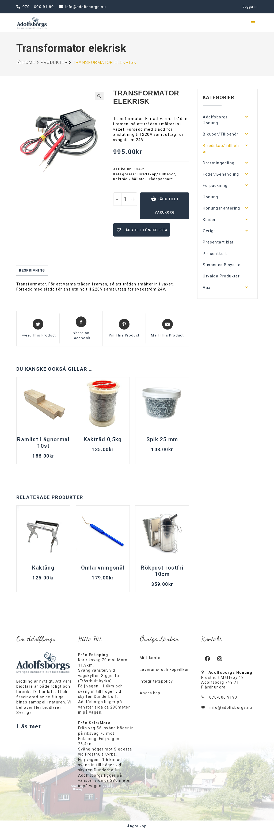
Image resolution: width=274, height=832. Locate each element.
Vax (206, 287)
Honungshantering (221, 208)
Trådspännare (160, 179)
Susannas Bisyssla (222, 265)
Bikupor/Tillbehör (220, 134)
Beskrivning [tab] (32, 270)
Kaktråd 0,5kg (103, 439)
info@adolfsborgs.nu (231, 707)
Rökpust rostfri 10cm (162, 570)
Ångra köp (150, 693)
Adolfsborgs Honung (215, 120)
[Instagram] (219, 658)
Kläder (209, 220)
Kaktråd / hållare (129, 179)
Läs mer (29, 726)
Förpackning (215, 185)
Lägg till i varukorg (166, 205)
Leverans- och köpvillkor (164, 669)
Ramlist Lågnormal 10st (43, 442)
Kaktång (43, 567)
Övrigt (209, 231)
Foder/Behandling (221, 174)
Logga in (250, 7)
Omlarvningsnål (103, 567)
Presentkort (215, 253)
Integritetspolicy (156, 681)
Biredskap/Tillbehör (156, 174)
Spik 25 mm (162, 439)
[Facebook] (207, 658)
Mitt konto (150, 658)
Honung (210, 197)
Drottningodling (218, 163)
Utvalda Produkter (221, 276)
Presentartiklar (218, 242)
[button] (99, 96)
